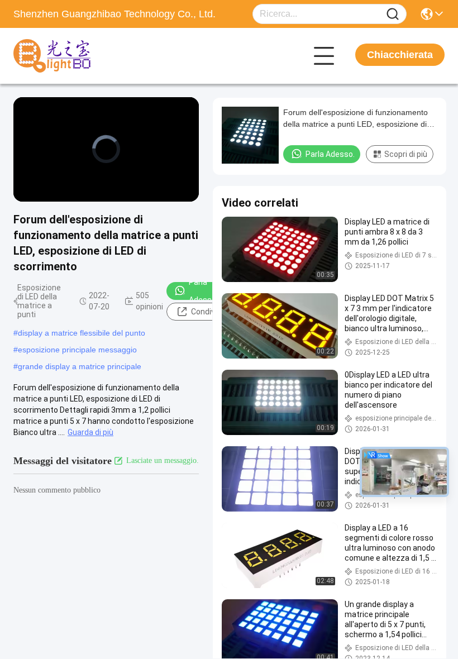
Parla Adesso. (203, 291)
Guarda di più (90, 432)
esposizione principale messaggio (77, 349)
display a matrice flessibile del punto (81, 332)
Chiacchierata (400, 54)
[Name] (392, 14)
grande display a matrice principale (79, 366)
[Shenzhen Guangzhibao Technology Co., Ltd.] (74, 56)
